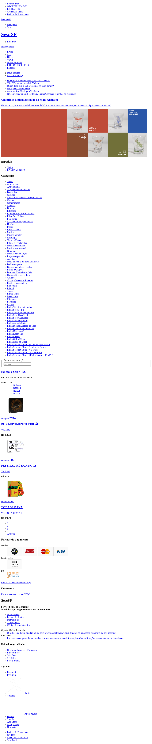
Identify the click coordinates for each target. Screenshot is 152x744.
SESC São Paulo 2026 (17, 737)
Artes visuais (13, 184)
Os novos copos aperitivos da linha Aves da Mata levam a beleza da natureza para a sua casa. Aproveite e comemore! (56, 105)
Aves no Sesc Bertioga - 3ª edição (23, 91)
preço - (16, 393)
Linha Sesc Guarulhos (17, 317)
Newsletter (12, 727)
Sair (9, 27)
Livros (10, 51)
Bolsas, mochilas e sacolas (19, 267)
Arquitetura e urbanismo (18, 189)
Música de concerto (16, 245)
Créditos (11, 735)
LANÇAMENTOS (16, 170)
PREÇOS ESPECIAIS (18, 65)
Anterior (11, 534)
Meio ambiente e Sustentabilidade (23, 261)
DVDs (10, 57)
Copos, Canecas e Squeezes (20, 280)
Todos (10, 167)
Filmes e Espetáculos (17, 243)
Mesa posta (12, 296)
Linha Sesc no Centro (17, 320)
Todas (10, 181)
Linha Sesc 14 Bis (15, 309)
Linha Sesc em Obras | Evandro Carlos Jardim (28, 344)
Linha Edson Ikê (15, 334)
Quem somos (13, 614)
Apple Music (30, 714)
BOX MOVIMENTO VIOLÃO (20, 424)
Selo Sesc (11, 655)
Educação (11, 211)
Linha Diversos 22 (15, 331)
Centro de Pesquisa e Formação (22, 650)
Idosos (10, 227)
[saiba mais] (15, 413)
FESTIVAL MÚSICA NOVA (18, 465)
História (11, 224)
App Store (12, 722)
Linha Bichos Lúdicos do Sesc (21, 325)
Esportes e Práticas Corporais (20, 213)
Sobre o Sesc (13, 3)
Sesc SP (9, 34)
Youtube (11, 695)
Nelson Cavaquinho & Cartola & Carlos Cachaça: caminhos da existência (41, 94)
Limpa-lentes (13, 293)
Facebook (11, 672)
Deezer (10, 716)
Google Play (13, 724)
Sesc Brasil (12, 740)
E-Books (11, 68)
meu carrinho (15, 75)
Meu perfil (12, 24)
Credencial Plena (15, 11)
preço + (16, 390)
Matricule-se (13, 620)
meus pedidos (13, 73)
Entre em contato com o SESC (15, 594)
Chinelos (11, 277)
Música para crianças (17, 253)
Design (10, 208)
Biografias (12, 192)
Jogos (9, 291)
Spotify (10, 719)
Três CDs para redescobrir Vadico (23, 83)
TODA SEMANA (12, 507)
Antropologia (13, 187)
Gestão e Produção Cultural (20, 221)
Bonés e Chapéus (15, 269)
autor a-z (17, 388)
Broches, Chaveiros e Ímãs (19, 272)
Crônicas (11, 205)
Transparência (13, 622)
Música (10, 232)
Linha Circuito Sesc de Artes (20, 328)
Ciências (11, 195)
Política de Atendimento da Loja (16, 582)
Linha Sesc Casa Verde (18, 315)
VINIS (10, 59)
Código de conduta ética (18, 625)
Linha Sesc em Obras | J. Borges (22, 350)
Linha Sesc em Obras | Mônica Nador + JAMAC (30, 355)
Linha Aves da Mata (16, 323)
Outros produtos (14, 62)
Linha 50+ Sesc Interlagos (19, 307)
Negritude (11, 251)
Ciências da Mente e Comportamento (24, 197)
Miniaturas (12, 299)
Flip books (12, 285)
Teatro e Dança (14, 240)
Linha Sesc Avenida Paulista (20, 312)
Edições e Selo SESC (13, 371)
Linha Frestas (13, 336)
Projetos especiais (15, 256)
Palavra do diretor (15, 617)
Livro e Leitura (14, 229)
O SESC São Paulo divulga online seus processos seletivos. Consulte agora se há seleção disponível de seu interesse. (61, 633)
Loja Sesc (11, 41)
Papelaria (11, 301)
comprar (5, 418)
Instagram (11, 675)
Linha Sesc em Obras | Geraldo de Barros (26, 347)
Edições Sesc (13, 652)
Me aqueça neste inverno (18, 88)
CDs (9, 54)
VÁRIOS (5, 430)
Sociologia (12, 237)
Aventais (11, 259)
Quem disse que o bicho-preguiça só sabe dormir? (30, 86)
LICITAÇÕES (14, 9)
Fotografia (12, 219)
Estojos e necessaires (17, 283)
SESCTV (11, 658)
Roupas (10, 304)
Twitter (28, 693)
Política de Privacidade (17, 14)
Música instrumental (16, 248)
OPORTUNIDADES (17, 6)
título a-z (17, 385)
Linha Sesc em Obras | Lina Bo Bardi (24, 352)
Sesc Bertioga (13, 660)
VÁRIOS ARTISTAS (11, 513)
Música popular (14, 235)
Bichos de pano (14, 264)
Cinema (10, 200)
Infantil (10, 288)
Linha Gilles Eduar (16, 339)
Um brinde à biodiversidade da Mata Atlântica (28, 80)
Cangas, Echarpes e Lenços (20, 275)
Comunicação (13, 203)
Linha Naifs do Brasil (17, 342)
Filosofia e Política (15, 216)
